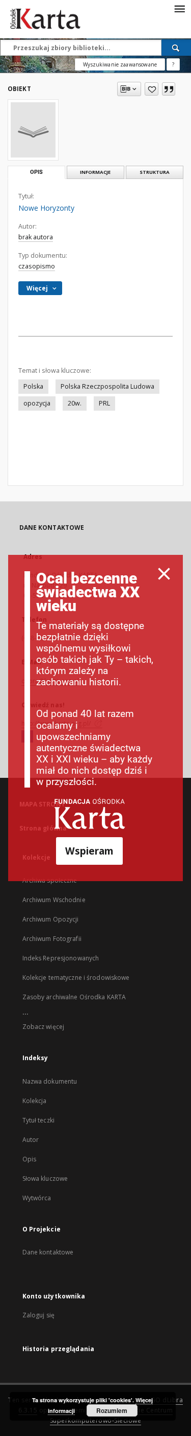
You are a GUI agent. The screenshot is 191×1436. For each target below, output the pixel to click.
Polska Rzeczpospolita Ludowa (107, 386)
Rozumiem (111, 1410)
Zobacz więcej (43, 1026)
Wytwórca (36, 1198)
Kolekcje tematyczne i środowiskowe (76, 977)
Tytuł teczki (38, 1120)
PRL (104, 403)
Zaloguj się (38, 1315)
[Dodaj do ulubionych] (151, 89)
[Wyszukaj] (176, 47)
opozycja (36, 403)
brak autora (35, 237)
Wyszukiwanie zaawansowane (120, 64)
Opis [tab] (36, 172)
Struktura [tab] (155, 172)
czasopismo (36, 266)
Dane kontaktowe (48, 1252)
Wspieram (89, 851)
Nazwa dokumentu (49, 1081)
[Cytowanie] (168, 89)
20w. (74, 403)
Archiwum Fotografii (51, 938)
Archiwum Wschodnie (54, 899)
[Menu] (179, 8)
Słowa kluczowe (45, 1178)
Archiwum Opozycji (50, 919)
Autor (30, 1139)
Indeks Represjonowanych (60, 958)
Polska (33, 386)
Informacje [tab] (95, 172)
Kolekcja (34, 1100)
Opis (29, 1159)
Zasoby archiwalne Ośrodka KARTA (74, 997)
